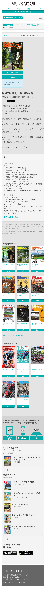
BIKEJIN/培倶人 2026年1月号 (37, 324)
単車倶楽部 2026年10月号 (37, 370)
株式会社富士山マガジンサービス (19, 579)
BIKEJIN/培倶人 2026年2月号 (22, 324)
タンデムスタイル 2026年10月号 (23, 370)
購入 (8, 271)
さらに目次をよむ (11, 217)
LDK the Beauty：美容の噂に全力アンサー (29, 25)
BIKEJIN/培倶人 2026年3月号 (8, 324)
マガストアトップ (10, 35)
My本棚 (18, 9)
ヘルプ (39, 9)
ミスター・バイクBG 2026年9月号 (8, 400)
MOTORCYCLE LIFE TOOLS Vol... (8, 370)
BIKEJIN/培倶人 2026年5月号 (22, 294)
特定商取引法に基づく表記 (11, 577)
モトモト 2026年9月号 (22, 399)
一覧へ (7, 470)
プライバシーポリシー (24, 575)
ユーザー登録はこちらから (24, 12)
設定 (28, 9)
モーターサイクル (8, 151)
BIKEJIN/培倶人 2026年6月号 (8, 294)
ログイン (7, 9)
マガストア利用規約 (9, 575)
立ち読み (12, 77)
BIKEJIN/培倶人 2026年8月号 (22, 265)
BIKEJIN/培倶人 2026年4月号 (37, 294)
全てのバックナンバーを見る (14, 335)
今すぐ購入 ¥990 (12, 72)
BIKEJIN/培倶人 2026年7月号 (37, 265)
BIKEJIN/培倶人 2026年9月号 (8, 265)
